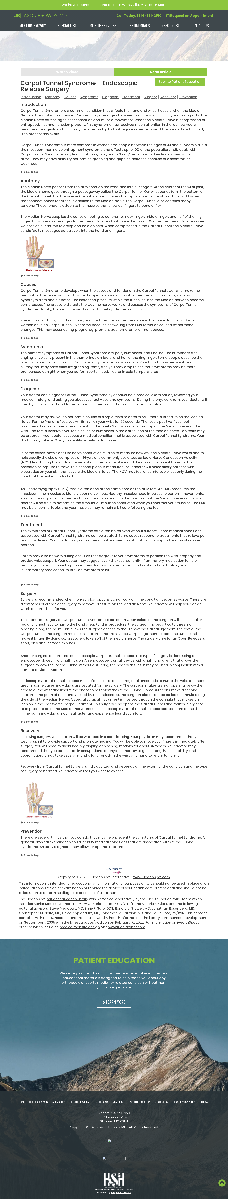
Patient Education (139, 1102)
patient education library (67, 899)
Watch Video (67, 72)
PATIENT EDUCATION (114, 960)
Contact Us (200, 25)
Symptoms (89, 97)
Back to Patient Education (179, 81)
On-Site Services (102, 25)
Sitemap (204, 1102)
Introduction (31, 97)
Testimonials (139, 25)
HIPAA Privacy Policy (184, 1102)
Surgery (150, 97)
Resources (170, 25)
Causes (70, 97)
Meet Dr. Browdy (32, 25)
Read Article (160, 72)
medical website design (80, 927)
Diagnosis (110, 97)
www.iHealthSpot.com (151, 877)
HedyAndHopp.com (121, 1192)
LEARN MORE (115, 1002)
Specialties (67, 25)
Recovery (168, 97)
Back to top (31, 172)
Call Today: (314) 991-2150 (138, 15)
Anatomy (52, 97)
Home (22, 1102)
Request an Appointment (191, 15)
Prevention (188, 97)
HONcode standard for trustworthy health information (95, 917)
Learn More (157, 4)
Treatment (131, 97)
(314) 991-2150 (120, 1113)
